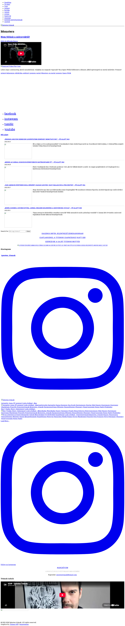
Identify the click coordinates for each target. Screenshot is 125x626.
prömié (7, 8)
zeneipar (7, 18)
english (7, 22)
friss (6, 6)
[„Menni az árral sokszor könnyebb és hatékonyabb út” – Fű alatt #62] (18, 174)
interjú (6, 12)
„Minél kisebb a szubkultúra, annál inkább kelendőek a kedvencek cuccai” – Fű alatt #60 (43, 208)
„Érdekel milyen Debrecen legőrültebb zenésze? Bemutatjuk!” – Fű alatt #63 (36, 139)
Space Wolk (66, 73)
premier (59, 73)
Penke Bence (13, 41)
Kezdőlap (7, 2)
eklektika (18, 73)
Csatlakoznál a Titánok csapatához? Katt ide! (62, 237)
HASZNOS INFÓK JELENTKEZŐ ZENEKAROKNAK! (62, 233)
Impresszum (24, 624)
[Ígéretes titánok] (7, 25)
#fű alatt (4, 135)
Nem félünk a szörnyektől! (15, 36)
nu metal (52, 73)
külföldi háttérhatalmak (13, 20)
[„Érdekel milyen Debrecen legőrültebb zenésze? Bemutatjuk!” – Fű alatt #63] (18, 151)
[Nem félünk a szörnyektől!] (62, 54)
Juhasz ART (14, 624)
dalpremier (10, 73)
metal (38, 73)
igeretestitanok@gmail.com (66, 575)
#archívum (62, 567)
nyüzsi (6, 14)
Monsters (44, 73)
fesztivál (7, 16)
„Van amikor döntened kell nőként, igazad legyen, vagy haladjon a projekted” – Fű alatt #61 (44, 185)
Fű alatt (7, 4)
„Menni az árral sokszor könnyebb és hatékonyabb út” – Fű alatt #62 (34, 162)
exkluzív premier (29, 73)
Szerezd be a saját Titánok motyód (62, 241)
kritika (7, 10)
